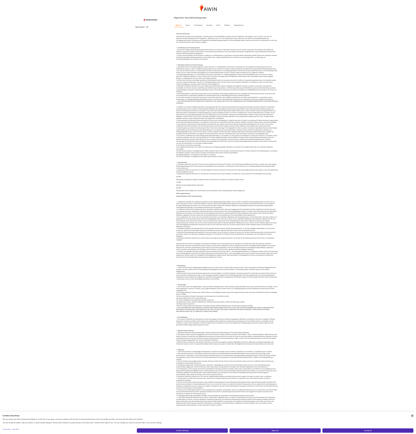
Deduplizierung (238, 25)
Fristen (218, 25)
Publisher (227, 25)
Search (187, 25)
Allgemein (179, 25)
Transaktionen (198, 25)
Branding (209, 25)
